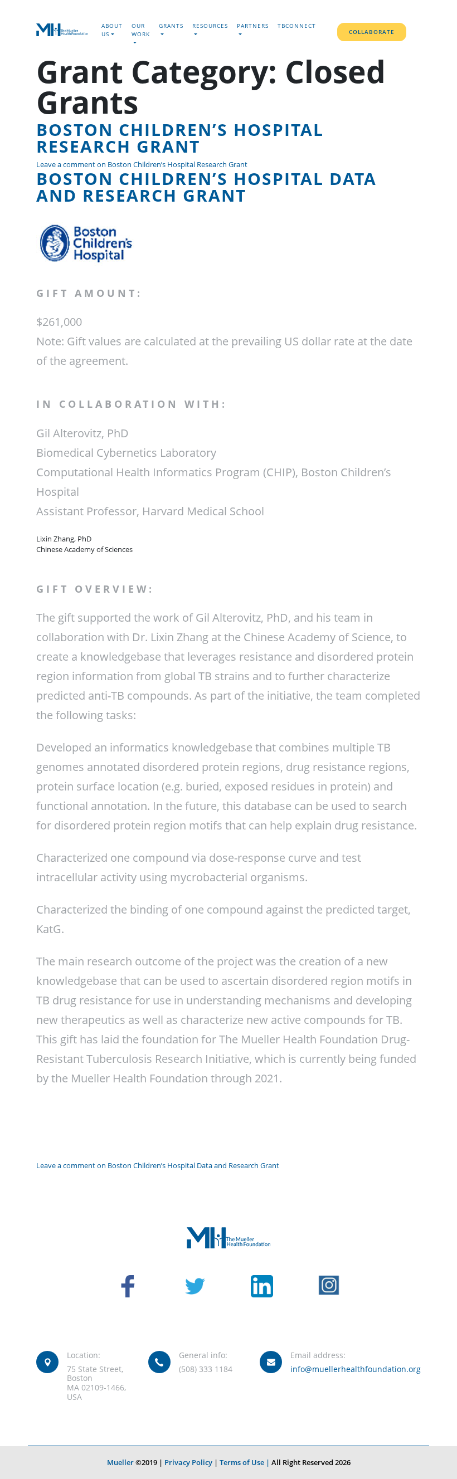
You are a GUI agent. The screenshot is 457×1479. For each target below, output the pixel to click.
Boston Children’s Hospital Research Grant (180, 138)
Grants (171, 26)
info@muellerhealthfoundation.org (355, 1369)
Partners (253, 26)
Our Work (141, 30)
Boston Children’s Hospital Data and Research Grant (206, 187)
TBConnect (297, 26)
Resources (210, 26)
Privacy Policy (188, 1462)
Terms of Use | (245, 1462)
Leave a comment (141, 164)
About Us (112, 30)
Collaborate (372, 32)
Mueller (120, 1462)
